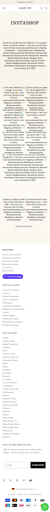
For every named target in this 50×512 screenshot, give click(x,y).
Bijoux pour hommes (11, 261)
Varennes (6, 437)
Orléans (6, 414)
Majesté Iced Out (9, 402)
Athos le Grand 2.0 (10, 357)
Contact (6, 312)
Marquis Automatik (10, 405)
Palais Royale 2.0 (10, 421)
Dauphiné (6, 370)
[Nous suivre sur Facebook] (4, 480)
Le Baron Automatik (11, 389)
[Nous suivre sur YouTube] (30, 480)
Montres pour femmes (11, 258)
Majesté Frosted (9, 398)
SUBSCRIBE (38, 465)
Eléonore (6, 376)
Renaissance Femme (11, 434)
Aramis (5, 338)
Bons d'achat (8, 271)
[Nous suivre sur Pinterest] (24, 480)
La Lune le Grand (10, 382)
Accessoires (7, 267)
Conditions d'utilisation (12, 306)
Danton (6, 366)
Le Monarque (8, 392)
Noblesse (6, 411)
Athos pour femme (10, 360)
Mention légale (9, 315)
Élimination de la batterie (13, 322)
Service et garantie (10, 299)
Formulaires (7, 303)
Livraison (6, 293)
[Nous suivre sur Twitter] (10, 480)
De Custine (7, 373)
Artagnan (6, 347)
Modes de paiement (11, 296)
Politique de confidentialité (13, 309)
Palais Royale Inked (10, 427)
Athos (5, 350)
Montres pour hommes (12, 254)
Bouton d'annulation (11, 325)
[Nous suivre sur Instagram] (17, 480)
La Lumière (7, 379)
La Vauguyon (8, 386)
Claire (5, 363)
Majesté (6, 395)
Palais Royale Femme (11, 424)
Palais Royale (8, 418)
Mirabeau (6, 408)
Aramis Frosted (9, 341)
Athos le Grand (9, 354)
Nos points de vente (11, 290)
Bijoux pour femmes (11, 264)
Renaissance (8, 430)
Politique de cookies (11, 319)
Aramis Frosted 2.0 (10, 344)
